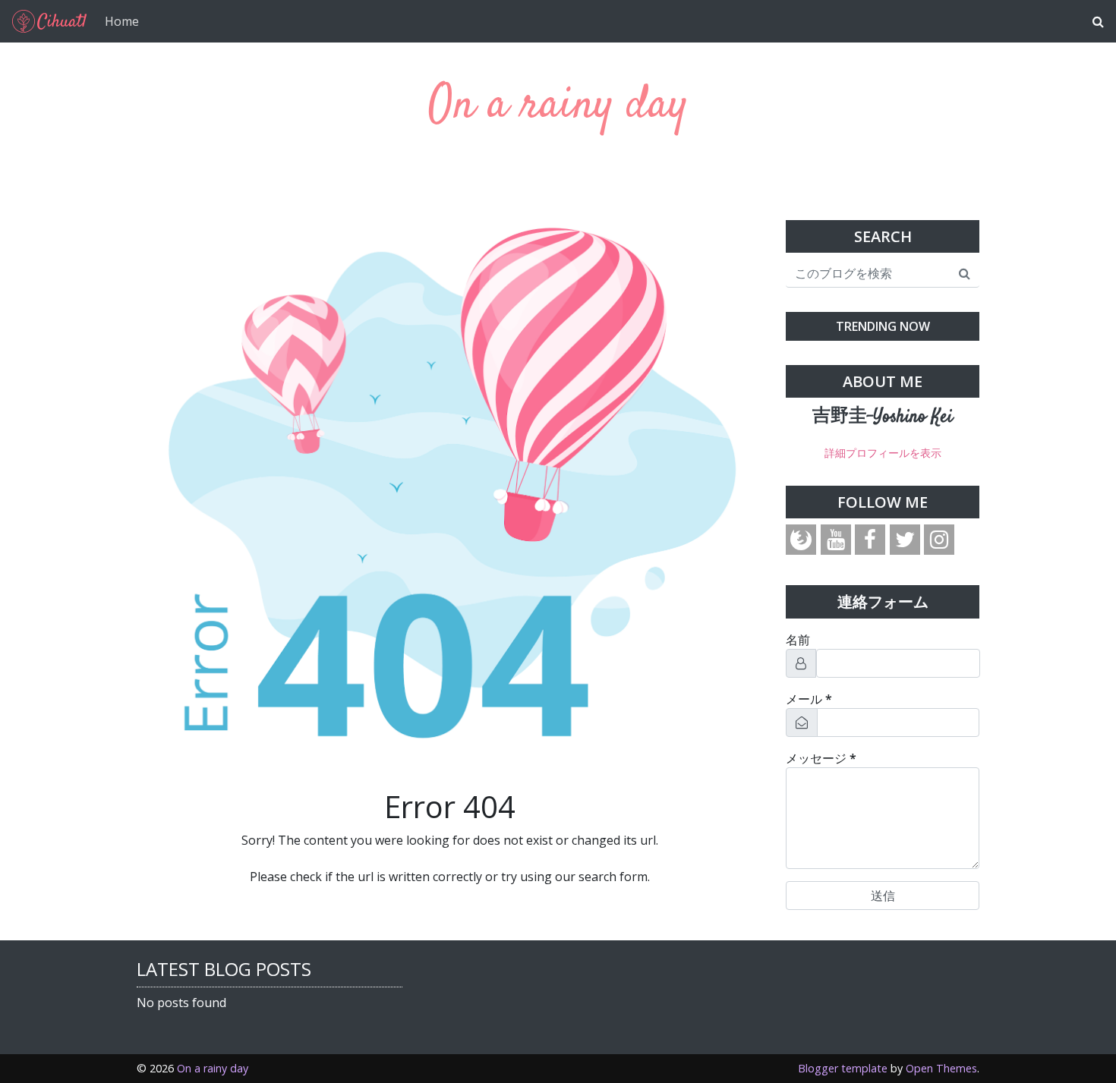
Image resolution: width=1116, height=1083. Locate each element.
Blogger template (842, 1068)
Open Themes (941, 1068)
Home (122, 21)
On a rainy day (558, 106)
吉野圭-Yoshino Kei (882, 417)
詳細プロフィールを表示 (882, 452)
